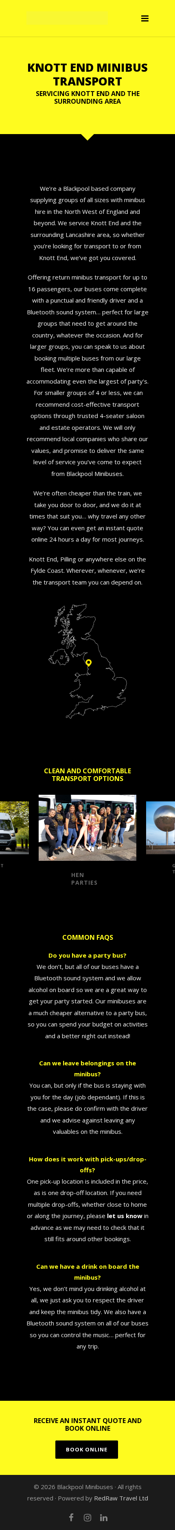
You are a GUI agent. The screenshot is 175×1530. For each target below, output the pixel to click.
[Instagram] (87, 1517)
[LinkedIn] (104, 1517)
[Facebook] (71, 1517)
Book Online (86, 1449)
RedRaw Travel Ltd (121, 1498)
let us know (124, 1216)
